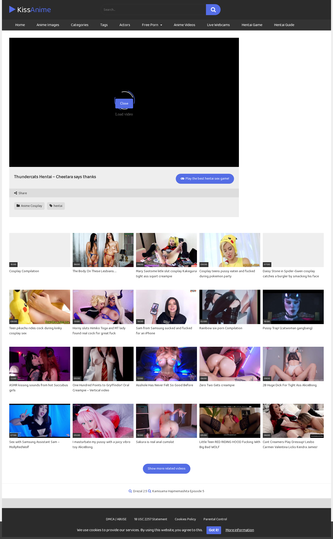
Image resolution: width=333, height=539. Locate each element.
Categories (79, 25)
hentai (57, 206)
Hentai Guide (284, 25)
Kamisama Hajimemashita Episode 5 (178, 491)
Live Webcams (218, 25)
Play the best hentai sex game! (207, 178)
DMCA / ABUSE (116, 519)
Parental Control (215, 519)
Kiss (33, 10)
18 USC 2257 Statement (150, 519)
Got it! (214, 530)
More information (239, 530)
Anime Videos (184, 25)
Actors (124, 25)
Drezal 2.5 (140, 491)
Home (20, 25)
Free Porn (150, 25)
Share (22, 193)
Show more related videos (167, 468)
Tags (104, 25)
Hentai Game (252, 25)
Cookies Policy (185, 519)
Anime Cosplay (31, 206)
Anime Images (48, 25)
